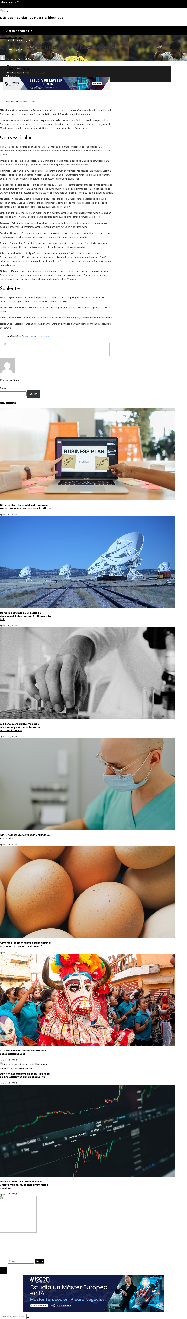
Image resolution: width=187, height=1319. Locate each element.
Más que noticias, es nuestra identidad (32, 18)
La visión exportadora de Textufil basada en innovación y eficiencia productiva (25, 1075)
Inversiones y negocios (11, 37)
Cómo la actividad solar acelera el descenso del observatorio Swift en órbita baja (25, 616)
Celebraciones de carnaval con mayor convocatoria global (23, 1052)
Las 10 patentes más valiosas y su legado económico (25, 836)
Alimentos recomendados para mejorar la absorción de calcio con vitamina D (25, 944)
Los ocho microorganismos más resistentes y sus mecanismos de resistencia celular (20, 727)
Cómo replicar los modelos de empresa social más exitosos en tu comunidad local (25, 506)
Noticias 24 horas (29, 101)
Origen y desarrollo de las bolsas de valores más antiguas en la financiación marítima (24, 1185)
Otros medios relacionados (39, 336)
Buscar (3, 388)
